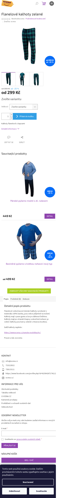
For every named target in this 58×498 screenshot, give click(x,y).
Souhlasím (41, 491)
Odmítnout (14, 491)
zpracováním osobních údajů (28, 439)
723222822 (10, 365)
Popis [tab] (6, 299)
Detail (50, 216)
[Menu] (51, 3)
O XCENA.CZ (6, 396)
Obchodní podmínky (9, 389)
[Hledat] (37, 3)
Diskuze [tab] (26, 299)
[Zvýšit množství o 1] (11, 114)
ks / (29, 460)
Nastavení (28, 482)
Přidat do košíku (27, 116)
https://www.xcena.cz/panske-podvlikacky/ (22, 332)
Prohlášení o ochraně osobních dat (16, 403)
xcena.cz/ (10, 377)
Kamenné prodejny (9, 399)
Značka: (10, 21)
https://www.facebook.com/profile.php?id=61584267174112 (31, 373)
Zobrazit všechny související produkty (29, 291)
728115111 (10, 369)
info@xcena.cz (12, 361)
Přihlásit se (10, 445)
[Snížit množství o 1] (11, 118)
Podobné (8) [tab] (16, 299)
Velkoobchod (7, 407)
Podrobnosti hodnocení (35, 19)
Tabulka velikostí (8, 392)
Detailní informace (9, 129)
